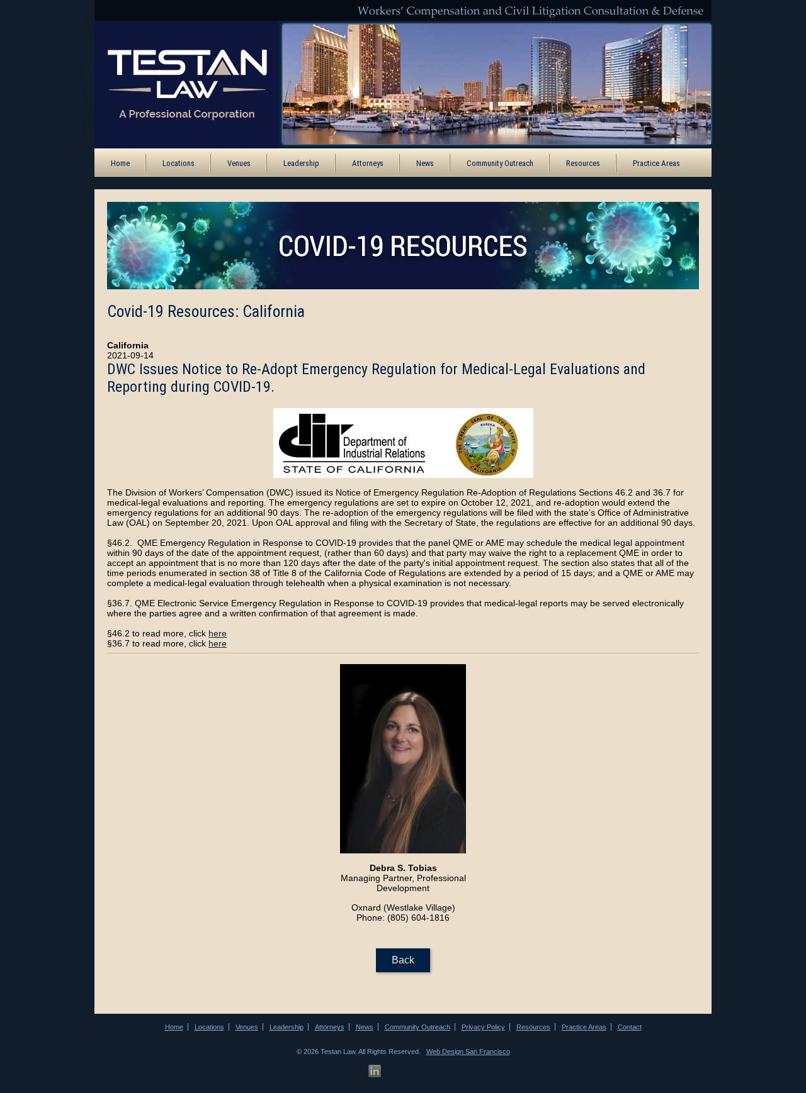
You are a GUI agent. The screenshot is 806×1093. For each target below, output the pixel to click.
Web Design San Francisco (468, 1051)
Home (120, 163)
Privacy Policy (483, 1027)
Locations (178, 163)
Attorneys (367, 163)
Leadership (301, 163)
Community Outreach (500, 163)
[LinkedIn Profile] (374, 1071)
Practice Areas (656, 163)
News (425, 163)
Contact (630, 1027)
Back (403, 960)
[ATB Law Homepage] (178, 84)
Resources (583, 163)
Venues (239, 163)
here (217, 633)
